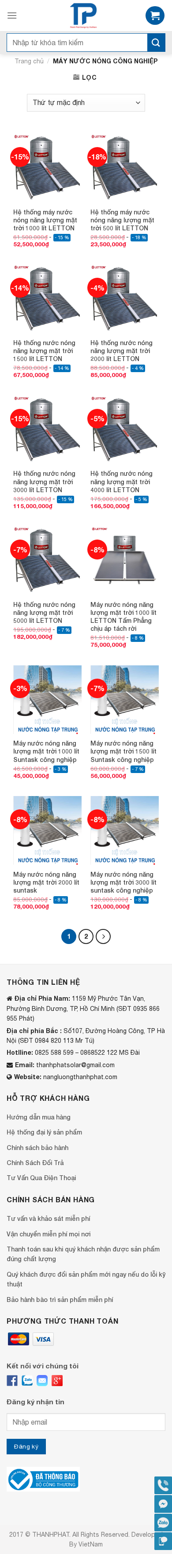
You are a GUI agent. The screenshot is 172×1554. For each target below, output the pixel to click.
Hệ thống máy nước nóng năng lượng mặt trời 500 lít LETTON (122, 220)
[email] (42, 1380)
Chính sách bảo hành (37, 1147)
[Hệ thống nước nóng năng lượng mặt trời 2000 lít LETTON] (124, 298)
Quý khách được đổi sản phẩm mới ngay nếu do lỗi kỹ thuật (86, 1279)
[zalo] (27, 1380)
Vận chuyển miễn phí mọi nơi (48, 1234)
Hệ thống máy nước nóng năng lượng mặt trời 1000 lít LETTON (45, 220)
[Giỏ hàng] (155, 15)
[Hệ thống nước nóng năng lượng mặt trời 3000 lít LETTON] (47, 430)
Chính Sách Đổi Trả (35, 1162)
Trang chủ (29, 61)
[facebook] (12, 1380)
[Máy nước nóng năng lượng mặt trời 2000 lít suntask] (47, 830)
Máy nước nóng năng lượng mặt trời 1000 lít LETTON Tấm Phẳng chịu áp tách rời (123, 617)
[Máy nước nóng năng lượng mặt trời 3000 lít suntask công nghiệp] (124, 830)
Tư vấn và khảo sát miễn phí (48, 1218)
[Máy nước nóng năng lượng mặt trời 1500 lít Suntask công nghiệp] (124, 699)
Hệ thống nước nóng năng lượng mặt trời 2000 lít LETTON (121, 350)
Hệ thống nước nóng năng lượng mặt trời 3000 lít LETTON (44, 481)
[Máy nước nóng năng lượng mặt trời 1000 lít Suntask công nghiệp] (47, 699)
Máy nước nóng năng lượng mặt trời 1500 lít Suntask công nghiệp (123, 751)
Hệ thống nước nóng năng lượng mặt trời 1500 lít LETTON (44, 350)
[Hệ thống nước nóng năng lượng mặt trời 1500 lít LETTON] (47, 298)
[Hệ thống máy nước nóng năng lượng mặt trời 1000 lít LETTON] (47, 168)
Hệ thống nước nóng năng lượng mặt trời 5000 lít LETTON (44, 612)
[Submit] (156, 42)
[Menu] (12, 15)
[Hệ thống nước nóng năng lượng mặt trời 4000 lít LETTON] (124, 430)
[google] (57, 1380)
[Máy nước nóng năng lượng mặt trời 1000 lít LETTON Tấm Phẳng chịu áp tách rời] (124, 560)
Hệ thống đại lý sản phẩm (44, 1132)
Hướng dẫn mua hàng (39, 1117)
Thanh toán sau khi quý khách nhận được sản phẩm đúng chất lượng (83, 1254)
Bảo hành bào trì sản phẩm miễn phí (60, 1299)
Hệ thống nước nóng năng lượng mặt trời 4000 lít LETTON (121, 481)
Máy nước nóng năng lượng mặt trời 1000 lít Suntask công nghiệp (46, 751)
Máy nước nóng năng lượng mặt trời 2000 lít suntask (46, 882)
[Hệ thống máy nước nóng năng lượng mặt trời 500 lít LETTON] (124, 168)
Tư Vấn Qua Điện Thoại (41, 1177)
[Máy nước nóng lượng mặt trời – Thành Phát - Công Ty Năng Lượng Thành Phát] (83, 15)
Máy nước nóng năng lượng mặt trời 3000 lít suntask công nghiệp (123, 882)
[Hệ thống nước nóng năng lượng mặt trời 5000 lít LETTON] (47, 560)
